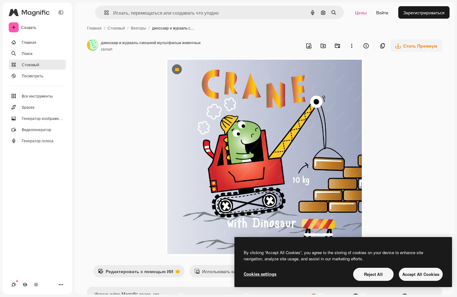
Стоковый (116, 27)
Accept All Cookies (420, 274)
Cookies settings (260, 274)
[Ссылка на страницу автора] (92, 45)
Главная (94, 27)
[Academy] (25, 285)
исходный (207, 70)
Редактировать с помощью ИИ (135, 272)
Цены (361, 12)
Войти (382, 12)
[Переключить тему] (36, 285)
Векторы (138, 27)
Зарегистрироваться (424, 12)
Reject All (373, 274)
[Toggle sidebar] (61, 12)
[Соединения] (14, 285)
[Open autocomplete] (104, 12)
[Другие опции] (351, 45)
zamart (106, 49)
